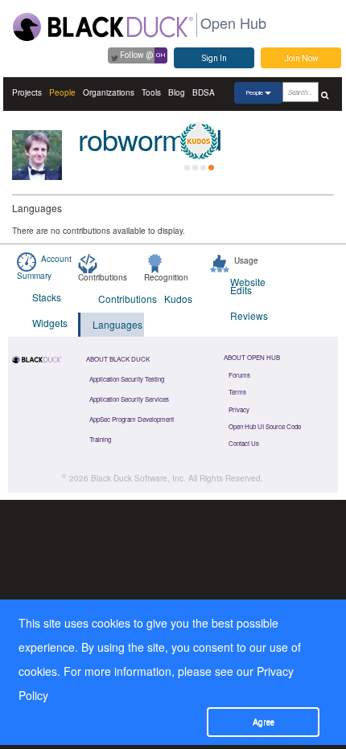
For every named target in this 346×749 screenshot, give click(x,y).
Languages (117, 324)
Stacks (46, 297)
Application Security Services (129, 399)
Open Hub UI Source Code (265, 426)
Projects (27, 92)
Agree (263, 722)
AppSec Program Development (131, 419)
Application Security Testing (126, 378)
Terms (237, 391)
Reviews (249, 315)
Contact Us (244, 443)
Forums (239, 374)
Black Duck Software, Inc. (138, 478)
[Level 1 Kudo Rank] (198, 141)
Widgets (50, 322)
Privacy (239, 409)
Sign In (214, 58)
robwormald (149, 138)
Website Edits (248, 286)
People (62, 92)
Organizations (108, 92)
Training (100, 439)
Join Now (301, 58)
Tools (151, 92)
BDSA (203, 92)
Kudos (178, 298)
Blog (176, 92)
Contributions (121, 298)
